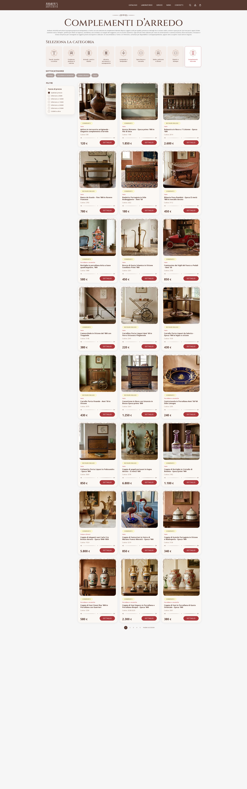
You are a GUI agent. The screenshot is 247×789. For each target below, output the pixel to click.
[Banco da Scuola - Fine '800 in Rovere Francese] (97, 169)
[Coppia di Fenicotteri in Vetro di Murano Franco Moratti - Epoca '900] (139, 509)
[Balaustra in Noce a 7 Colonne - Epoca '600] (181, 101)
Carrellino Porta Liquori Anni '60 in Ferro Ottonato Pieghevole (137, 334)
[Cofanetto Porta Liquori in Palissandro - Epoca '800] (97, 441)
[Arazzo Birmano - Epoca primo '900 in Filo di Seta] (139, 101)
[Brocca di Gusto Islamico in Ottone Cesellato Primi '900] (139, 237)
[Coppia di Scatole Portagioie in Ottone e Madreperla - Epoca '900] (181, 509)
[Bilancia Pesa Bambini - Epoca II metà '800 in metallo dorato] (181, 169)
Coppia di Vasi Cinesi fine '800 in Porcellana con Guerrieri (94, 606)
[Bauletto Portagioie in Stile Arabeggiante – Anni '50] (139, 169)
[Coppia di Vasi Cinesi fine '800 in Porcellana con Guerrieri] (97, 577)
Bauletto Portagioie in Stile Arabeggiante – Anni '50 (134, 198)
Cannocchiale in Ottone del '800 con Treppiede (95, 334)
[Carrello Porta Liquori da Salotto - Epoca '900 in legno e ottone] (181, 305)
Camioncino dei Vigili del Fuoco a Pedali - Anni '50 (181, 266)
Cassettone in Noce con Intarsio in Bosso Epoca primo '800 (137, 402)
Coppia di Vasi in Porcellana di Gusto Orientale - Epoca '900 (180, 606)
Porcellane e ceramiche (65, 75)
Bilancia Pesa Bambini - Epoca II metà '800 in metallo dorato (180, 198)
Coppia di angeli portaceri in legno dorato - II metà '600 (137, 470)
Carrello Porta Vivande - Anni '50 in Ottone (95, 402)
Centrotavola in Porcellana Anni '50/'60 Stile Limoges (181, 402)
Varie (95, 75)
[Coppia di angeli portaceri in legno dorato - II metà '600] (139, 441)
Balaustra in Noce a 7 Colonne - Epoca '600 (180, 130)
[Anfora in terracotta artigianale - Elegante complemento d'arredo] (97, 101)
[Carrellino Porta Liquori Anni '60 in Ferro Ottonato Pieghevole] (139, 305)
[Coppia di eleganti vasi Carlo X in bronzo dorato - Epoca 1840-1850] (97, 509)
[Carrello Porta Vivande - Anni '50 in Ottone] (97, 373)
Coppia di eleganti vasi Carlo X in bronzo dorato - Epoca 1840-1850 (94, 538)
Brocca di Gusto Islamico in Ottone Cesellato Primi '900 (137, 266)
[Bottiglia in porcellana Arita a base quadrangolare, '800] (97, 237)
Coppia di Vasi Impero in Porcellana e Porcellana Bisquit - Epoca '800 (138, 606)
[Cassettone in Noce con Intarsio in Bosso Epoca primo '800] (139, 373)
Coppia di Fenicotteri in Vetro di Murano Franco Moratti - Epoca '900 (137, 538)
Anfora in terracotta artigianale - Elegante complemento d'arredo (94, 130)
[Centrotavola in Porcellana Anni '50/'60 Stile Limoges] (181, 373)
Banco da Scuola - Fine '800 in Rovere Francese (96, 198)
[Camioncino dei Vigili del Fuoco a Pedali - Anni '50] (181, 237)
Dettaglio (107, 142)
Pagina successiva (149, 627)
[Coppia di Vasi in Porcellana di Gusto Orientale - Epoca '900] (181, 577)
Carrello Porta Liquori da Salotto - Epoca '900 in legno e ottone (179, 334)
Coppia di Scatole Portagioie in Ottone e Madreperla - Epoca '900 (181, 538)
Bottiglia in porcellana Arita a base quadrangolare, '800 (95, 266)
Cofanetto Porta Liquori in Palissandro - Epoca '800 (97, 470)
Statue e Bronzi (83, 75)
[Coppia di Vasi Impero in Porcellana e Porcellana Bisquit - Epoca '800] (139, 577)
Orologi (50, 75)
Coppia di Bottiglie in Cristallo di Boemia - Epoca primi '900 (178, 470)
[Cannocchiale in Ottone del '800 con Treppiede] (97, 305)
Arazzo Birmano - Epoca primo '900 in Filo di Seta (138, 130)
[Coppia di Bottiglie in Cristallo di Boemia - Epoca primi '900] (181, 441)
